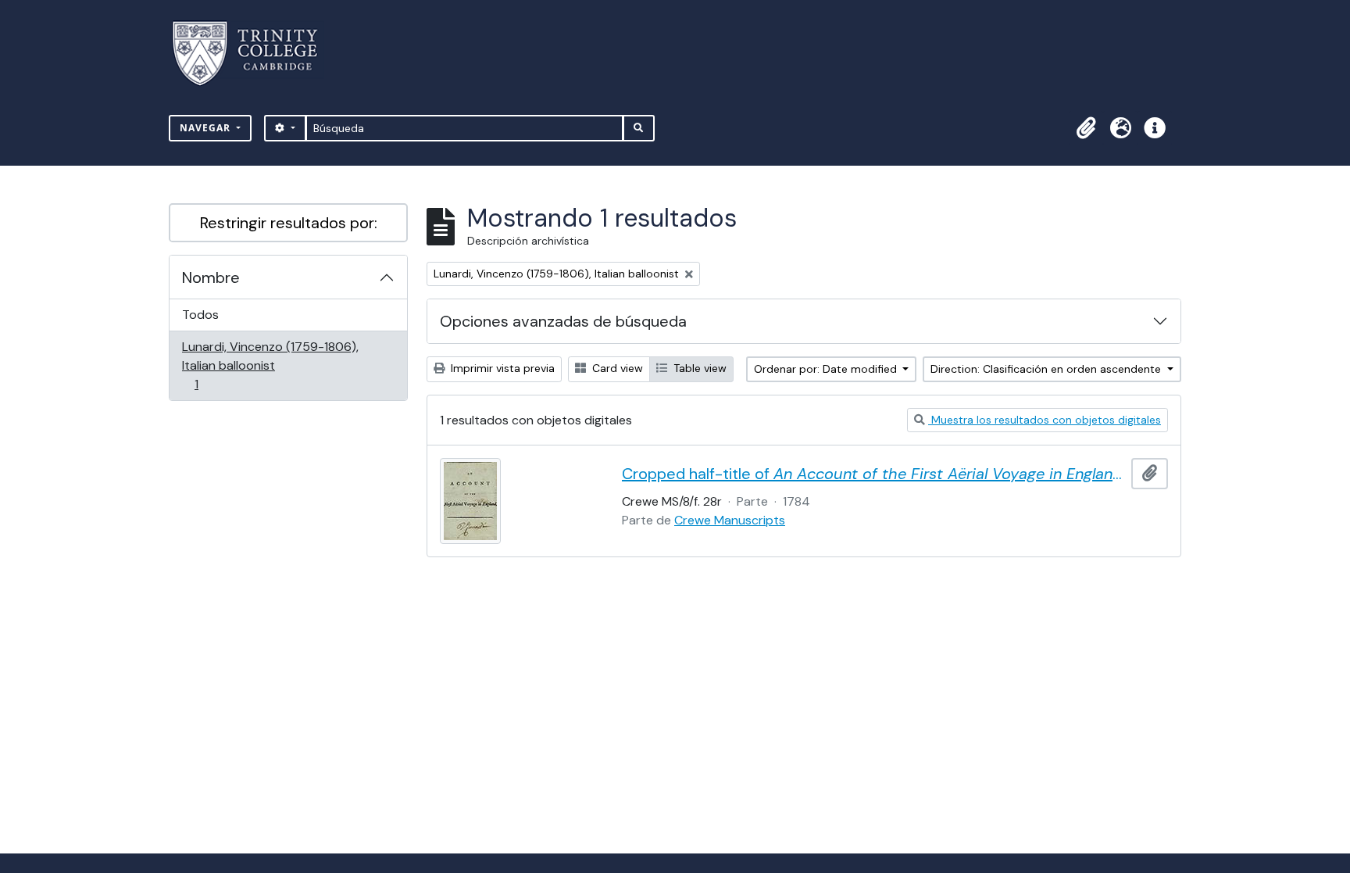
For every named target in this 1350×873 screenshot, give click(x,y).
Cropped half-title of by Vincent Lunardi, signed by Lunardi (873, 473)
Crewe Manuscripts (729, 520)
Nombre (211, 277)
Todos (200, 314)
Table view (698, 368)
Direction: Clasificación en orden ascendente (1047, 369)
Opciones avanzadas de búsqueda (563, 321)
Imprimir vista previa (501, 368)
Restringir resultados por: (288, 223)
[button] (1086, 128)
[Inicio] (254, 53)
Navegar (207, 127)
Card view (616, 368)
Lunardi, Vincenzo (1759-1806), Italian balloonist (270, 365)
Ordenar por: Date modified (827, 369)
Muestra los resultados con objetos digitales (1044, 420)
